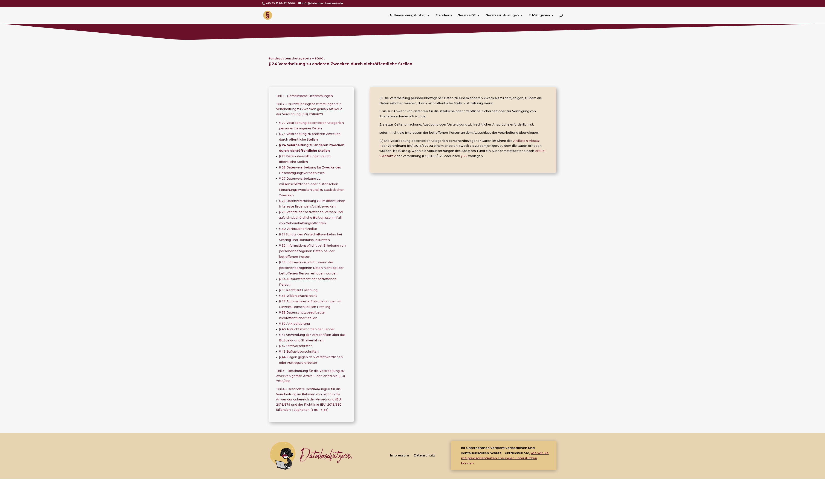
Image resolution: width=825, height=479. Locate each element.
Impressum (399, 455)
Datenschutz (424, 455)
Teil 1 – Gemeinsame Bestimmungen (304, 96)
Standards (443, 15)
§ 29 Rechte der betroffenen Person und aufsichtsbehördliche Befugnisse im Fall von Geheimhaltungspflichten (311, 217)
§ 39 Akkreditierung (294, 324)
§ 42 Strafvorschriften (296, 346)
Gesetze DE (467, 15)
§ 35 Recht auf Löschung (298, 290)
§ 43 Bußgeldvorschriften (299, 351)
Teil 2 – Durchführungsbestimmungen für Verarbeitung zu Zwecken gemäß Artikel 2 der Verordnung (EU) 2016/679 (309, 109)
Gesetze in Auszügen (502, 15)
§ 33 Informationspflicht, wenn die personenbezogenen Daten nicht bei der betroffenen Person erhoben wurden (311, 267)
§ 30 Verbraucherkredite (298, 229)
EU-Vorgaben (539, 15)
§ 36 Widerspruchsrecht (298, 296)
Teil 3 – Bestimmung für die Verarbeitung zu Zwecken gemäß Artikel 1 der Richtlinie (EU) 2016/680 (310, 376)
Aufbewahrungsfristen (408, 15)
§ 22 (464, 156)
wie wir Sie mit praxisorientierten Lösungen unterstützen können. (505, 458)
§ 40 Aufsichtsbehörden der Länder (307, 329)
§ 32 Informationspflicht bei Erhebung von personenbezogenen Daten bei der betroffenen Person (312, 251)
